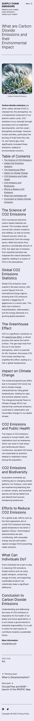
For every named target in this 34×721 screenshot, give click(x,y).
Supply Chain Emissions (10, 5)
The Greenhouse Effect (14, 170)
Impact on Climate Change (16, 173)
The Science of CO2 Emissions (18, 160)
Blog (3, 661)
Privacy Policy (23, 714)
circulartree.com (9, 643)
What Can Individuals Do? (15, 196)
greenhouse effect (13, 337)
